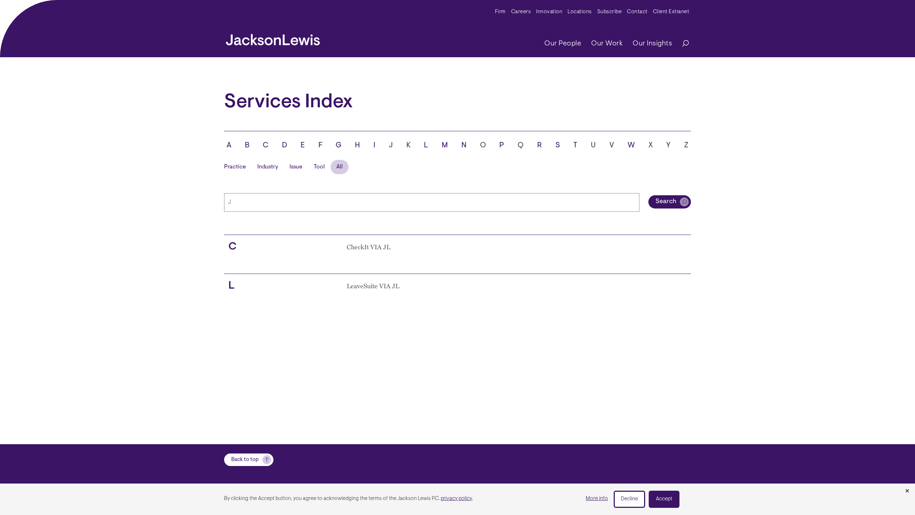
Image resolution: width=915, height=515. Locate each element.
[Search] (682, 43)
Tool (319, 167)
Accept (664, 499)
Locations (580, 12)
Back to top (245, 459)
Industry (267, 167)
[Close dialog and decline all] (907, 491)
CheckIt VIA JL (368, 246)
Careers (521, 12)
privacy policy (456, 498)
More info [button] (597, 498)
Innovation (549, 12)
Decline (629, 499)
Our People (562, 43)
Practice (235, 167)
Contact (637, 12)
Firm (500, 12)
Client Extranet (671, 12)
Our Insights (652, 43)
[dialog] (457, 499)
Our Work (607, 43)
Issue (296, 167)
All (339, 167)
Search (666, 201)
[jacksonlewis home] (273, 38)
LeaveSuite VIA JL (373, 285)
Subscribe (609, 12)
